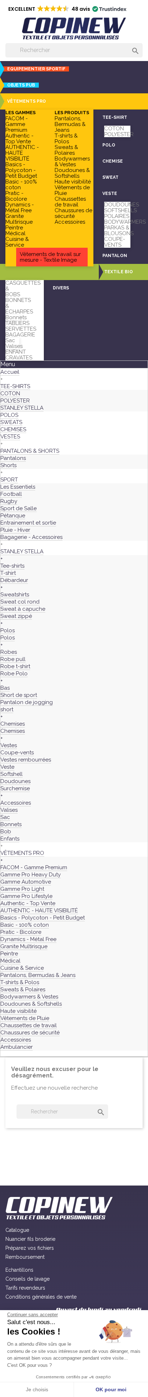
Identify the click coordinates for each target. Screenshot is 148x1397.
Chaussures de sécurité (73, 213)
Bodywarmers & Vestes (72, 161)
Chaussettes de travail (70, 202)
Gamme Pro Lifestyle (26, 896)
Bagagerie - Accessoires (31, 537)
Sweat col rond (20, 602)
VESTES (10, 436)
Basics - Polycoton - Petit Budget (21, 170)
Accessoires (70, 222)
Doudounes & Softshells (72, 173)
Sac (10, 340)
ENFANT (15, 352)
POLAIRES (116, 216)
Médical (15, 233)
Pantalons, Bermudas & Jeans (70, 124)
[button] (25, 101)
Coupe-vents (17, 752)
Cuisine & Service (17, 242)
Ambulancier (16, 1047)
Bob (5, 831)
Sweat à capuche (22, 609)
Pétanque (12, 515)
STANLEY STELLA (21, 408)
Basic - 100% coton (21, 184)
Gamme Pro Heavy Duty (30, 874)
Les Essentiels (17, 487)
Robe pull (13, 659)
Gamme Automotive (25, 882)
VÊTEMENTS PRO (22, 853)
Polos (7, 630)
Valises (14, 346)
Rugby (8, 501)
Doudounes (15, 781)
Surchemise (15, 788)
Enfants (9, 838)
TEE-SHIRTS (15, 386)
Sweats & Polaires (66, 150)
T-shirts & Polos (66, 138)
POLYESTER (119, 134)
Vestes (8, 745)
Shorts (8, 465)
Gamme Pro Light (22, 889)
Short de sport (18, 695)
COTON (114, 128)
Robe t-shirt (15, 666)
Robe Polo (14, 673)
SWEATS (11, 422)
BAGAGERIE (20, 334)
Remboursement (25, 1257)
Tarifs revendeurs (25, 1288)
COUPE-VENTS (114, 242)
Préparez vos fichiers (29, 1248)
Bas (5, 688)
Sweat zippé (16, 616)
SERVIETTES (20, 329)
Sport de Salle (18, 508)
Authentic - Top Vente (19, 138)
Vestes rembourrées (25, 759)
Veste (7, 767)
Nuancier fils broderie (30, 1239)
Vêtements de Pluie (72, 190)
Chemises (12, 724)
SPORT (9, 479)
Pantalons (13, 458)
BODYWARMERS (125, 222)
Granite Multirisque (19, 219)
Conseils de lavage (27, 1279)
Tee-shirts (12, 566)
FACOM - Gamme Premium (16, 124)
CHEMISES (13, 429)
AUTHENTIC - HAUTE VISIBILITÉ (22, 153)
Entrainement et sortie (28, 523)
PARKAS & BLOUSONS (119, 230)
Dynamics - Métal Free (19, 207)
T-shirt (8, 573)
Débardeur (14, 580)
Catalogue (17, 1230)
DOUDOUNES (121, 204)
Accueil (9, 372)
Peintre (14, 227)
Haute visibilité (73, 181)
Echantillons (19, 1270)
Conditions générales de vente (41, 1297)
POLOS (9, 415)
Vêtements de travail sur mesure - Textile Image (50, 257)
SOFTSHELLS (120, 210)
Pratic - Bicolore (16, 196)
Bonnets (16, 317)
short (6, 709)
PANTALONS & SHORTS (29, 451)
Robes (8, 652)
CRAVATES (18, 357)
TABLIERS (17, 323)
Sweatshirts (14, 594)
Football (11, 494)
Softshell (11, 774)
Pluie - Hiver (15, 530)
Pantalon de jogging (26, 702)
